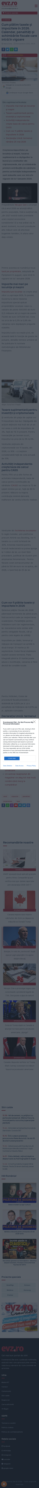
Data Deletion (7, 765)
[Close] (35, 722)
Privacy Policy (31, 765)
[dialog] (19, 744)
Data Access (19, 765)
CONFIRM (12, 758)
